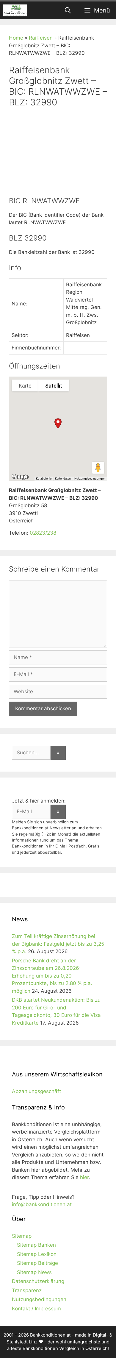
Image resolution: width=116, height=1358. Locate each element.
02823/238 (43, 533)
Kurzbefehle (43, 478)
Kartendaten (63, 478)
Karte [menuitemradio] (25, 386)
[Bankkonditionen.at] (15, 10)
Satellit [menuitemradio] (53, 386)
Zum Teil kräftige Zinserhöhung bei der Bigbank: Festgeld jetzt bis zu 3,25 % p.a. (58, 943)
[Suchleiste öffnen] (68, 10)
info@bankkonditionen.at (42, 1204)
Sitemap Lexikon (37, 1254)
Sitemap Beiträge (37, 1263)
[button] (58, 423)
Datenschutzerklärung (38, 1281)
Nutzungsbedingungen (89, 478)
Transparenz (27, 1290)
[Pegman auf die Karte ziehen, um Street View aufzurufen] (98, 468)
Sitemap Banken (36, 1245)
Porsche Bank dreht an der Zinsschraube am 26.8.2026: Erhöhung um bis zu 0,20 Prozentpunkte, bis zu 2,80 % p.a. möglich (52, 976)
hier (84, 1177)
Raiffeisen (41, 38)
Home (16, 38)
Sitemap (22, 1236)
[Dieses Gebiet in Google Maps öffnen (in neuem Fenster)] (20, 477)
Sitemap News (34, 1272)
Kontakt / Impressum (36, 1309)
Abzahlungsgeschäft (36, 1091)
